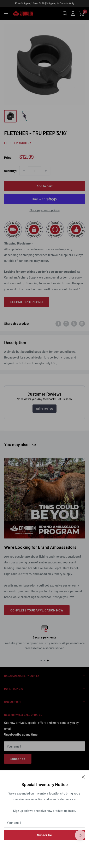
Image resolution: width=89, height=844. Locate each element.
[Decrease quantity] (23, 170)
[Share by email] (82, 323)
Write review (44, 408)
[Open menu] (6, 13)
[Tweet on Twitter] (74, 323)
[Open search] (65, 13)
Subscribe (44, 835)
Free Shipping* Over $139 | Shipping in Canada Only (44, 3)
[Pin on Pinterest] (66, 323)
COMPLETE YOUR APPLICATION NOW (36, 610)
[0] (81, 13)
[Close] (83, 776)
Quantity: (10, 171)
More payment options (45, 210)
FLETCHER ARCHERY (17, 143)
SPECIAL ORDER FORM (26, 302)
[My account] (73, 13)
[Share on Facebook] (58, 323)
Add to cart (44, 186)
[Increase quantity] (45, 170)
